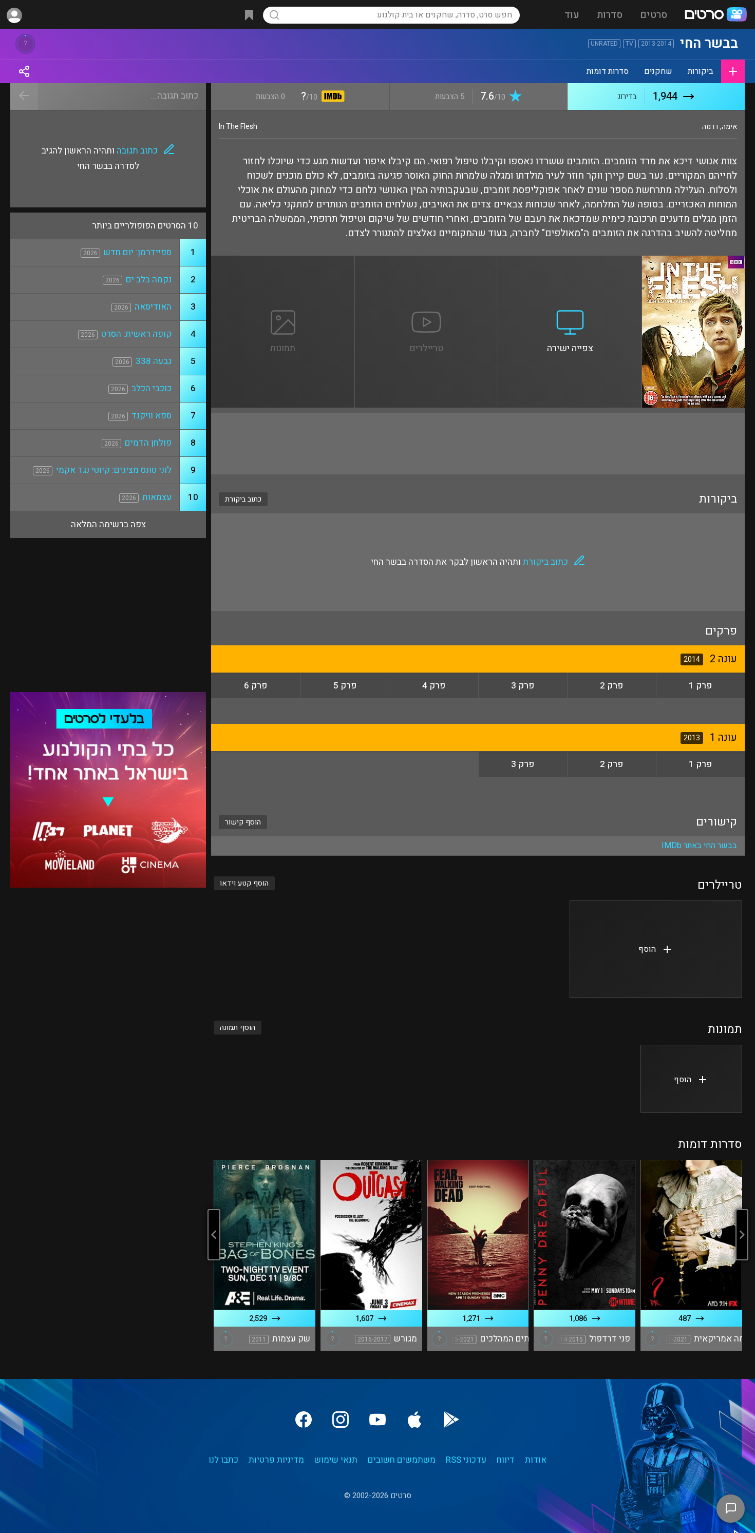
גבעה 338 (154, 361)
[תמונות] (283, 262)
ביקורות (700, 71)
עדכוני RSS (466, 1459)
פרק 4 (433, 685)
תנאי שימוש (335, 1459)
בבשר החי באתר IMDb (699, 845)
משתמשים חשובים (402, 1459)
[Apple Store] (414, 1419)
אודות (535, 1459)
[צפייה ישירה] (570, 262)
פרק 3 (522, 685)
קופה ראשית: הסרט (136, 334)
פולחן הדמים (148, 442)
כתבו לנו (223, 1459)
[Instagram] (340, 1419)
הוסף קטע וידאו (244, 883)
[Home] (715, 15)
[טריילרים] (427, 262)
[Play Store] (451, 1419)
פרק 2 (611, 685)
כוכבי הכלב (151, 388)
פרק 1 (700, 685)
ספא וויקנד (151, 415)
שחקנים (658, 71)
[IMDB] (331, 97)
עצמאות (157, 497)
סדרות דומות (608, 71)
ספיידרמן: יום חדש (138, 252)
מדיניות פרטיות (276, 1459)
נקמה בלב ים (149, 279)
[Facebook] (303, 1419)
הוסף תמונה (237, 1027)
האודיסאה (153, 306)
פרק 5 (344, 685)
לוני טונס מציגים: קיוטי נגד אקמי (114, 470)
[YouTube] (377, 1419)
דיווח (506, 1459)
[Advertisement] (478, 443)
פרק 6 (255, 685)
